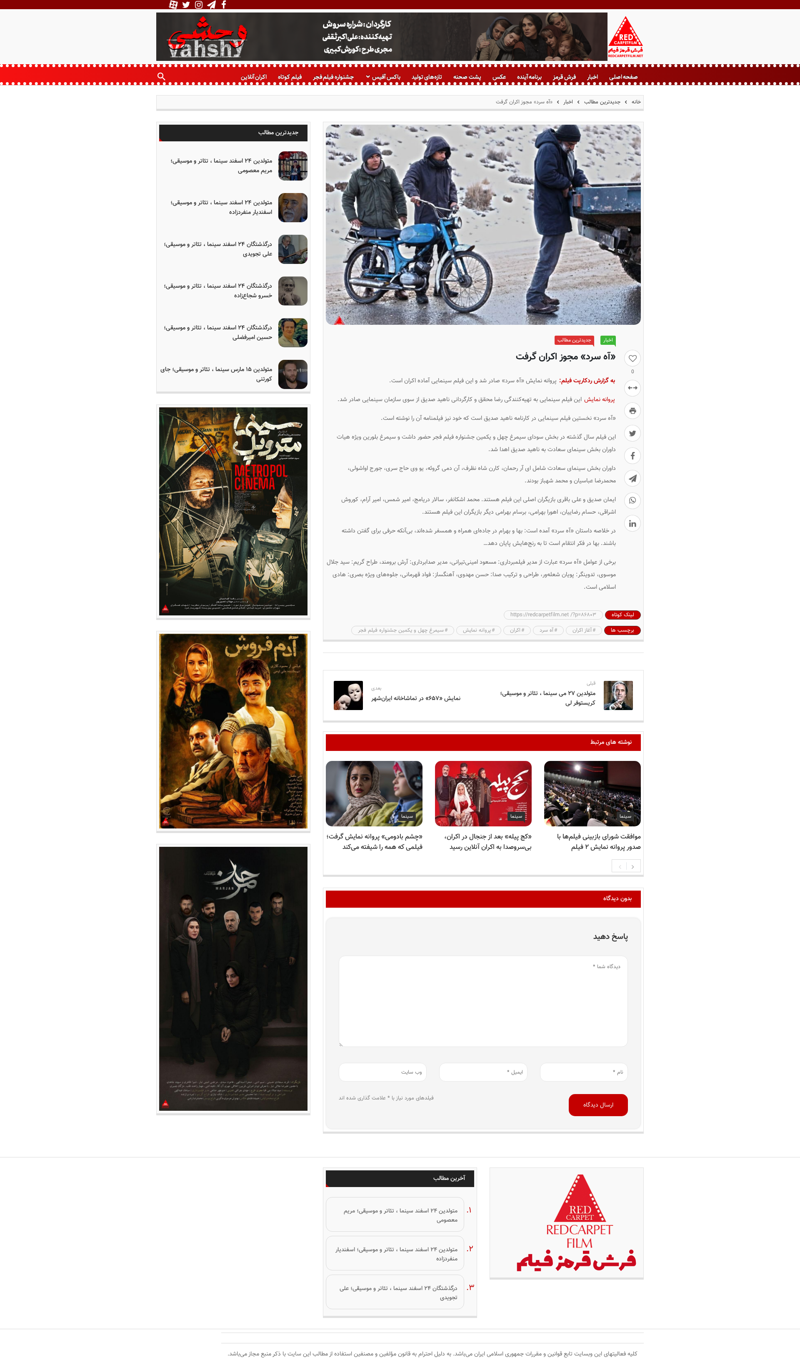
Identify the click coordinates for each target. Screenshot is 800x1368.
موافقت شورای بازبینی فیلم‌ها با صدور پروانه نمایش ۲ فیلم (599, 842)
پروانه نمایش (599, 399)
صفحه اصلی (623, 77)
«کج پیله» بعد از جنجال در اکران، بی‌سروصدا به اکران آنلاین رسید (488, 842)
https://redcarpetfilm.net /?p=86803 (553, 615)
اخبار (592, 77)
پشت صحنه (467, 77)
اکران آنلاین (254, 77)
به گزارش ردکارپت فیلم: (587, 381)
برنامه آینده (529, 77)
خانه (635, 102)
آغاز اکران (582, 630)
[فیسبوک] (632, 456)
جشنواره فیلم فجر (333, 77)
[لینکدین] (632, 523)
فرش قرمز (564, 77)
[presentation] (620, 866)
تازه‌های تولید (427, 77)
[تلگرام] (632, 478)
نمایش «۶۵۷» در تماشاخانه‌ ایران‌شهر (415, 698)
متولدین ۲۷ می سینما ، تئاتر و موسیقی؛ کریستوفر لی (547, 698)
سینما (625, 816)
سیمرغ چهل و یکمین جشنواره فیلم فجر (401, 630)
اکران (515, 630)
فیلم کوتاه (289, 77)
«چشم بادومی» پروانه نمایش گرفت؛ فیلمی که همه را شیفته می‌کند (374, 842)
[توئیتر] (632, 433)
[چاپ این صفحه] (632, 411)
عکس (499, 77)
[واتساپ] (632, 501)
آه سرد (546, 630)
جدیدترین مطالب (602, 102)
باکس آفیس (386, 77)
